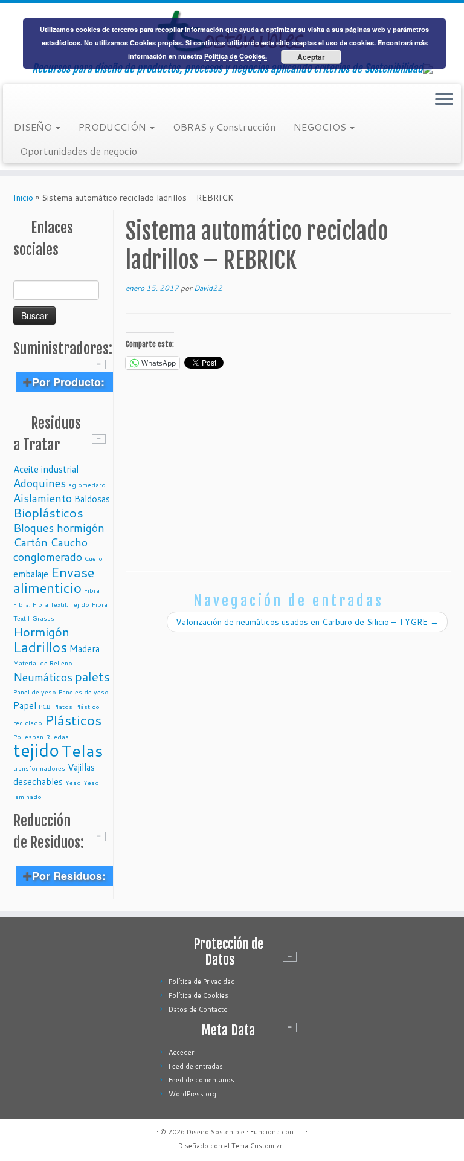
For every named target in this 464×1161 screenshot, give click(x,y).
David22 (208, 288)
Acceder (181, 1052)
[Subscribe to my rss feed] (22, 100)
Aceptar (311, 56)
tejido (36, 749)
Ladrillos (40, 646)
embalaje (30, 573)
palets (92, 676)
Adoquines (39, 483)
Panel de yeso (34, 691)
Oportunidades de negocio (78, 151)
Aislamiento (42, 498)
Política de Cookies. (235, 55)
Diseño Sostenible (216, 1132)
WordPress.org (192, 1094)
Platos (62, 706)
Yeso (73, 782)
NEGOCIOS (321, 127)
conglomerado (47, 556)
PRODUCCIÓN (114, 127)
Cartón (30, 542)
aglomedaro (87, 484)
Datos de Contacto (198, 1009)
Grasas (43, 618)
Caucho (69, 542)
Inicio (23, 198)
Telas (82, 750)
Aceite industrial (46, 469)
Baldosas (92, 498)
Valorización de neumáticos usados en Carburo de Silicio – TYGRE (307, 622)
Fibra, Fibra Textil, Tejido (51, 604)
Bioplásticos (48, 512)
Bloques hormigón (59, 527)
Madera (84, 648)
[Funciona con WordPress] (299, 1129)
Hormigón (41, 632)
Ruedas (57, 736)
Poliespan (28, 736)
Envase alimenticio (53, 579)
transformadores (39, 767)
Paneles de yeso (84, 691)
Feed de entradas (196, 1066)
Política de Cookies (198, 995)
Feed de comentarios (201, 1080)
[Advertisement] (288, 467)
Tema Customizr (256, 1146)
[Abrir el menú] (444, 100)
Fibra (92, 590)
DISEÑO (34, 127)
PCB (45, 706)
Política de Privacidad (202, 981)
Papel (24, 705)
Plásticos (73, 719)
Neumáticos (42, 677)
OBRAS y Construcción (224, 127)
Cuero (94, 558)
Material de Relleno (42, 662)
